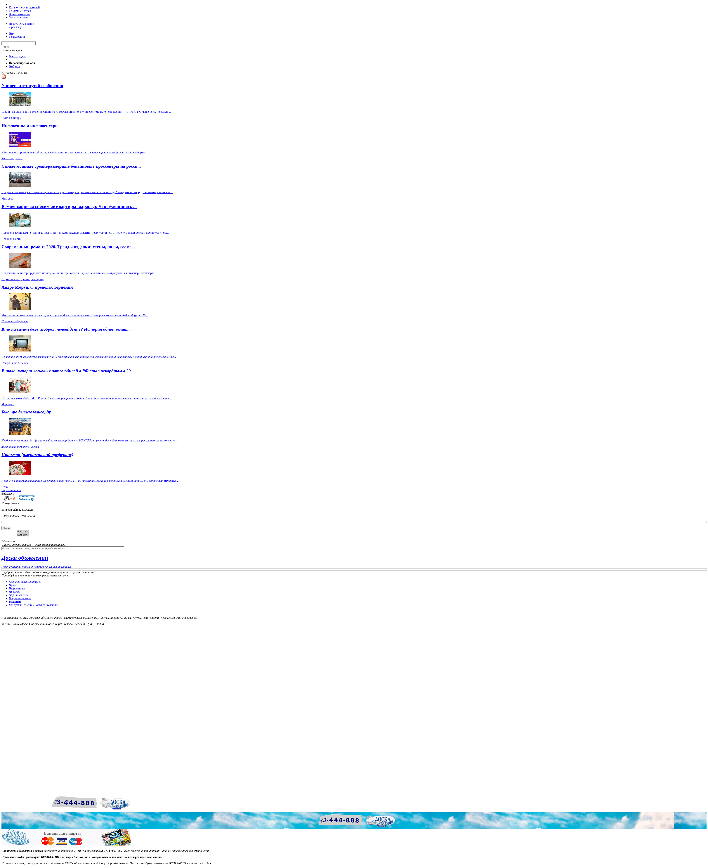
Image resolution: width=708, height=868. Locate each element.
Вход (12, 33)
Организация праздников (56, 566)
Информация (17, 588)
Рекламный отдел (20, 10)
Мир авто (7, 198)
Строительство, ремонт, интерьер (22, 279)
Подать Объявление (21, 25)
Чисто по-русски (11, 158)
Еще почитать (11, 490)
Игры (4, 486)
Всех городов (17, 56)
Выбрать (14, 66)
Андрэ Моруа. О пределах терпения (37, 287)
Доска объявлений (24, 557)
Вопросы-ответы (19, 14)
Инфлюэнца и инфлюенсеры (30, 125)
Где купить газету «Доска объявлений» (33, 605)
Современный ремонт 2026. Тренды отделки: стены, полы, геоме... (68, 246)
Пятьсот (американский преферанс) (37, 454)
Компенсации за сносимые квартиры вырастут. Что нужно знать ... (69, 206)
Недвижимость (10, 238)
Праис (13, 585)
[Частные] (23, 531)
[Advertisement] (19, 647)
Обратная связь (18, 17)
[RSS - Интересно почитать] (3, 77)
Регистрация (17, 36)
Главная (6, 566)
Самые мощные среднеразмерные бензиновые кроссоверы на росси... (71, 166)
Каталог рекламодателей (24, 7)
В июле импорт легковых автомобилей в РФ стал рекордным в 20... (67, 370)
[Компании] (23, 534)
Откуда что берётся (14, 363)
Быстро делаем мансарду (26, 412)
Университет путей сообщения (32, 85)
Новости (14, 591)
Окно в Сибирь (11, 117)
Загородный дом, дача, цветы (20, 446)
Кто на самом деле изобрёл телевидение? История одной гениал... (66, 329)
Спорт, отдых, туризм (26, 566)
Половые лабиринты (14, 321)
